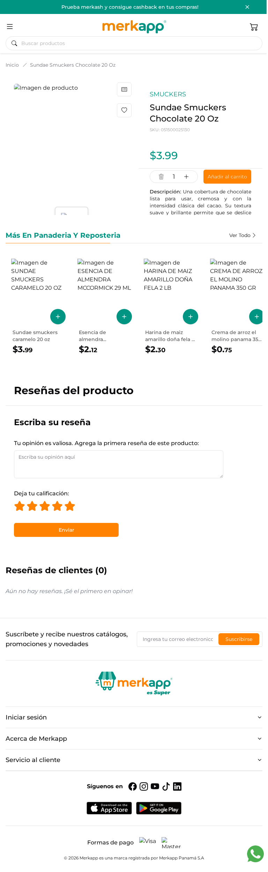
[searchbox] (136, 43)
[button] (254, 26)
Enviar (66, 530)
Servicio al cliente (33, 760)
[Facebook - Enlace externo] (132, 786)
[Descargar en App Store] (109, 808)
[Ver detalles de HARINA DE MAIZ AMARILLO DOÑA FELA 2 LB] (171, 306)
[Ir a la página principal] (134, 27)
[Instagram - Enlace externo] (144, 786)
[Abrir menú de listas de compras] (124, 89)
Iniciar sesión (26, 717)
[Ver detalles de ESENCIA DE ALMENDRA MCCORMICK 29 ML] (104, 306)
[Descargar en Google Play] (158, 808)
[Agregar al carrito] (58, 316)
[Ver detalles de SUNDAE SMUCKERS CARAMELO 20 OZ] (38, 306)
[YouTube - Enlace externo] (155, 786)
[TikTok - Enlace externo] (166, 786)
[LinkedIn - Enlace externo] (177, 786)
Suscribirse (238, 639)
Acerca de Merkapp (36, 738)
